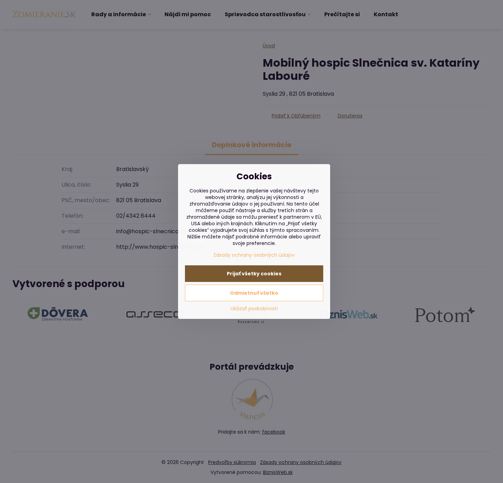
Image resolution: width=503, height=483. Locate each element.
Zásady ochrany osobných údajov (254, 255)
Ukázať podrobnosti (254, 308)
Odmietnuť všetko (254, 293)
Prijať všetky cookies (254, 273)
